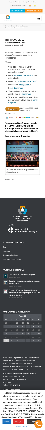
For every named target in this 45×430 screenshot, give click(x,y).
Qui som (17, 2)
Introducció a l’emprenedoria (15, 41)
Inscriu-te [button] (12, 109)
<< (6, 316)
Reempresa (25, 94)
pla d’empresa (16, 88)
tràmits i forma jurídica (24, 75)
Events (24, 26)
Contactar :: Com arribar (18, 5)
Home (7, 26)
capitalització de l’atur (26, 81)
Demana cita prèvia (34, 11)
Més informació (22, 426)
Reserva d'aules (18, 11)
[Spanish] (35, 5)
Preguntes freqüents (30, 2)
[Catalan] (30, 5)
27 (6, 323)
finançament (24, 85)
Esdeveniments (16, 26)
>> (39, 316)
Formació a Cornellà (14, 45)
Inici (11, 2)
